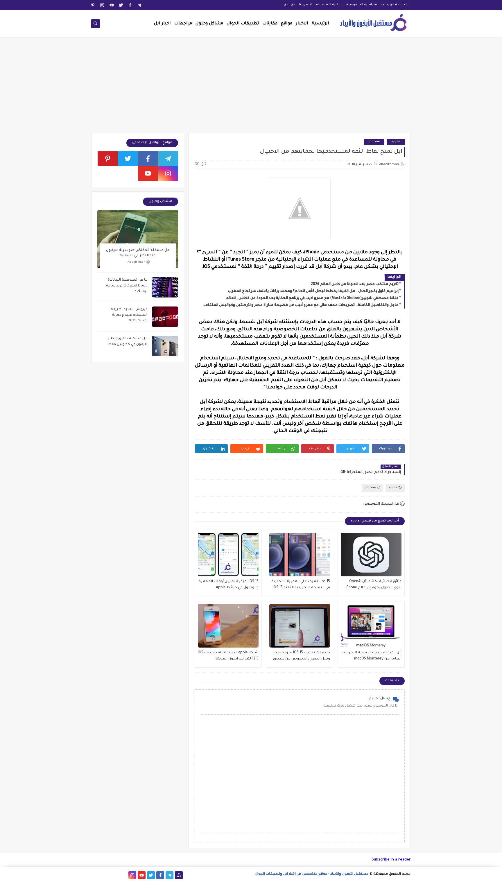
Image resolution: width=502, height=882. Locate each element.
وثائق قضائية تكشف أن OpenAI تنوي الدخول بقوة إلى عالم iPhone (373, 585)
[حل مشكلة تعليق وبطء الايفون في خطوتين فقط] (165, 346)
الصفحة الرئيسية (394, 4)
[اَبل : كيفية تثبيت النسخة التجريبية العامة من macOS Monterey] (371, 626)
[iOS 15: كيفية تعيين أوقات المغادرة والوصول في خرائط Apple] (228, 554)
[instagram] (102, 5)
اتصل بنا (305, 4)
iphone (374, 142)
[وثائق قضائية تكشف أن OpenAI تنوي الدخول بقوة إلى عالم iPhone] (371, 554)
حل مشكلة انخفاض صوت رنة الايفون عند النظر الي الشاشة (138, 253)
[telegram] (140, 5)
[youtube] (112, 5)
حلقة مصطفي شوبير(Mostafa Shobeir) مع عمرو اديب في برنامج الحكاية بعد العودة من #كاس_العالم (312, 298)
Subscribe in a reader (391, 860)
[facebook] (130, 5)
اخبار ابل (162, 23)
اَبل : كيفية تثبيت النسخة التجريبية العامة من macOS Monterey (371, 656)
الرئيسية (320, 23)
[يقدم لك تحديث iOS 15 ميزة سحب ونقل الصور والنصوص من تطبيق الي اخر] (299, 626)
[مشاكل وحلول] (114, 875)
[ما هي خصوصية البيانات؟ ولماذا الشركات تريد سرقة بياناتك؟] (165, 287)
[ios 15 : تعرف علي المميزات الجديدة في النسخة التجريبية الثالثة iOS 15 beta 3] (299, 554)
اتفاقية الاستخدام (329, 4)
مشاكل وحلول (209, 23)
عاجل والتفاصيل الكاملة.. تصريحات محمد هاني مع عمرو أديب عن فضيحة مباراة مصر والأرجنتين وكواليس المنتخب (301, 305)
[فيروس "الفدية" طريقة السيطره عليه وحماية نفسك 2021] (165, 316)
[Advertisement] (251, 87)
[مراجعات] (104, 875)
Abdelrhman (136, 262)
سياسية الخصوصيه (361, 4)
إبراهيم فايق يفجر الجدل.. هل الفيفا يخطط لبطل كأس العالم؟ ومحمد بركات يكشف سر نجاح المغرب (313, 291)
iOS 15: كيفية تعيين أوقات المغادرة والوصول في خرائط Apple (229, 585)
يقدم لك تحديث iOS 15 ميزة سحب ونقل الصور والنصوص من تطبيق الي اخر (301, 656)
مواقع (286, 23)
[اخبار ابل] (95, 875)
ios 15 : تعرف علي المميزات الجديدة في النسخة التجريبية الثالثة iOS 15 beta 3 (300, 585)
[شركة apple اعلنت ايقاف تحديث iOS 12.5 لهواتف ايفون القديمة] (228, 626)
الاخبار (302, 23)
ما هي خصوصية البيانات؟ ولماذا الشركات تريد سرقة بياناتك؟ (127, 285)
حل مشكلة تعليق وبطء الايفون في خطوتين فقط (128, 342)
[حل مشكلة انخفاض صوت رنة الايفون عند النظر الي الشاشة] (137, 239)
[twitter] (121, 5)
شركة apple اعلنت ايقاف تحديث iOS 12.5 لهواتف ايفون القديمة (228, 656)
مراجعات (183, 23)
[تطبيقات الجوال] (123, 875)
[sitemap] (179, 875)
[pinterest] (93, 5)
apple (395, 142)
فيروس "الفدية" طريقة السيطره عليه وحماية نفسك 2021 (129, 315)
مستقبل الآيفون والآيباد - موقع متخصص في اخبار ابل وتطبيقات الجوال (312, 874)
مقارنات (269, 23)
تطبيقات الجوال (243, 23)
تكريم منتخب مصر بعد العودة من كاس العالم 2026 (355, 284)
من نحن (289, 4)
